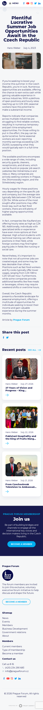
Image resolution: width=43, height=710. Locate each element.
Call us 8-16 (8, 664)
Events (6, 621)
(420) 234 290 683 (14, 667)
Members (7, 625)
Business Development (15, 628)
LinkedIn (39, 3)
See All (32, 350)
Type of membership (13, 650)
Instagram (31, 3)
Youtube (27, 3)
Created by (13, 705)
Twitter (35, 3)
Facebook (24, 3)
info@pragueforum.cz (17, 671)
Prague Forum (4, 3)
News (5, 618)
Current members (12, 646)
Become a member (21, 544)
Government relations (14, 632)
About (5, 635)
